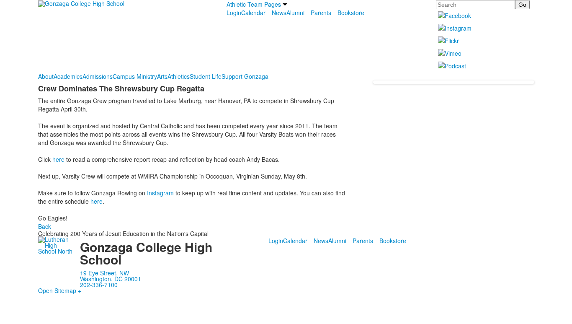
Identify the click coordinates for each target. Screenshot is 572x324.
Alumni (295, 12)
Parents (321, 12)
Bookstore (351, 12)
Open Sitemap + (59, 290)
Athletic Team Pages (254, 4)
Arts (162, 76)
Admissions (97, 76)
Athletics (178, 76)
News (279, 12)
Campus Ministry (135, 76)
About (46, 76)
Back (44, 226)
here (58, 159)
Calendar (253, 12)
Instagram (160, 193)
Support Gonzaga (245, 76)
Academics (68, 76)
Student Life (206, 76)
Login (234, 12)
